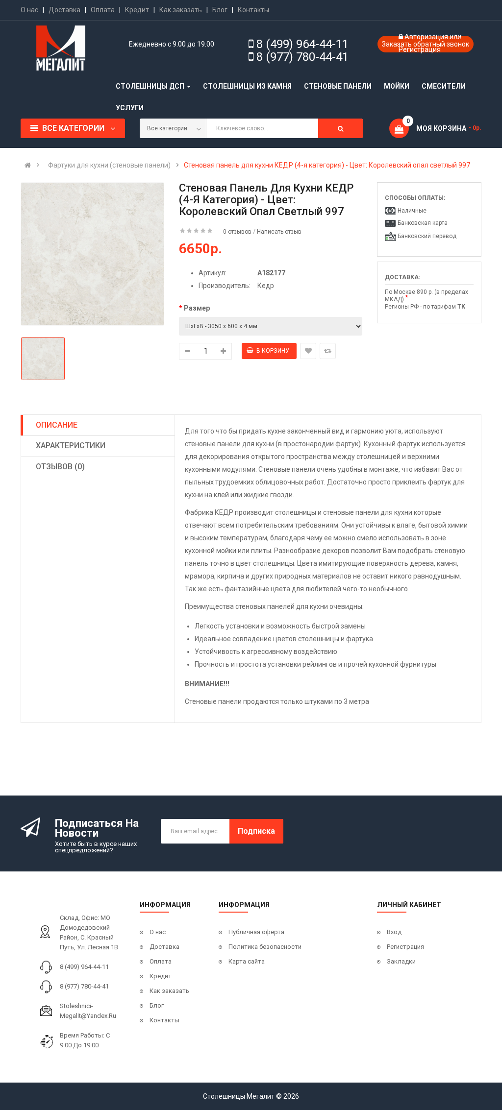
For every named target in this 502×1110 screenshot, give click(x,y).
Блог (219, 10)
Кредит (137, 10)
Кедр (265, 286)
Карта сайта (246, 961)
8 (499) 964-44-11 (302, 44)
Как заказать (180, 10)
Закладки (401, 961)
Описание (56, 425)
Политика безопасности (264, 946)
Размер (197, 308)
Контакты (253, 10)
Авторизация (427, 37)
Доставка (64, 10)
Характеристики (70, 445)
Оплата (103, 10)
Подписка (256, 831)
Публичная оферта (256, 932)
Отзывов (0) (60, 466)
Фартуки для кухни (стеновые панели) (109, 165)
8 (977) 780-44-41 (302, 57)
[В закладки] (308, 351)
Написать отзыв (279, 231)
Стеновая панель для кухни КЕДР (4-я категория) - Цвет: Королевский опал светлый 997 (327, 165)
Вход (394, 932)
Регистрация (420, 49)
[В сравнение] (328, 351)
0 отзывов (237, 231)
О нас (29, 10)
